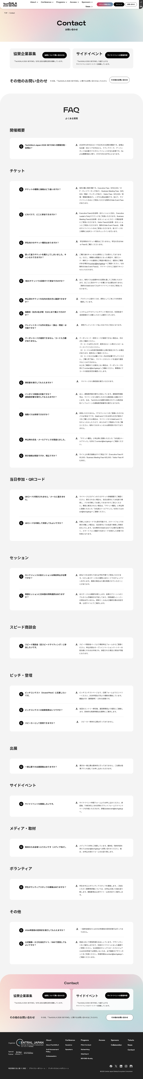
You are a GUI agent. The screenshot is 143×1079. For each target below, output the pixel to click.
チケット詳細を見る (105, 4)
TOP (5, 13)
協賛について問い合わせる (54, 55)
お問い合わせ (131, 4)
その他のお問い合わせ (119, 80)
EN (141, 6)
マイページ (119, 4)
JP (141, 2)
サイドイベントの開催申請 (117, 55)
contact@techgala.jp (97, 263)
